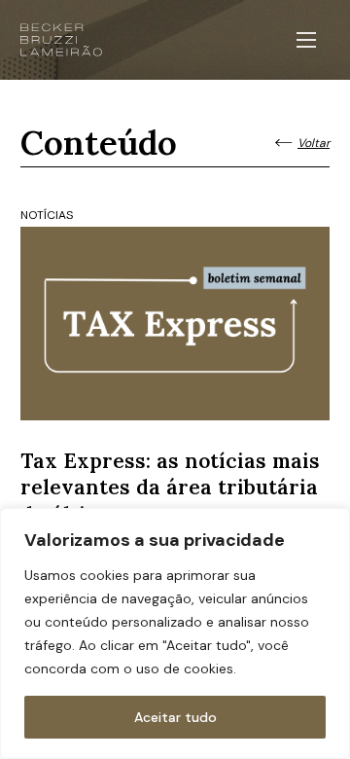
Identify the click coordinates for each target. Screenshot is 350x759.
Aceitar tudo (175, 717)
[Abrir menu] (306, 39)
